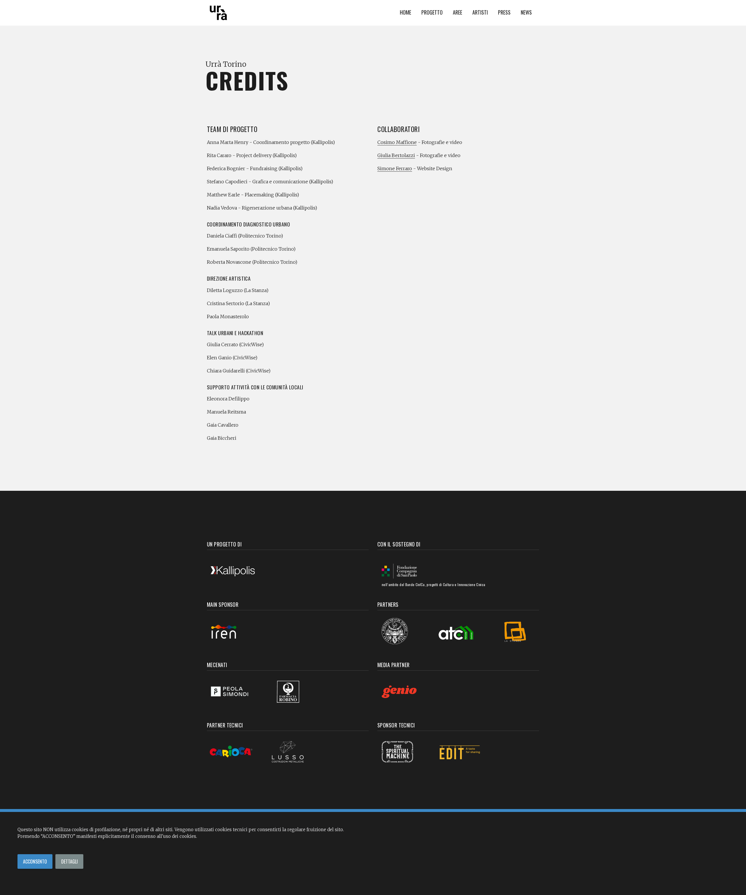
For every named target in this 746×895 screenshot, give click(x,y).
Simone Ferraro (394, 168)
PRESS (504, 12)
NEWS (526, 12)
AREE (457, 12)
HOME (405, 12)
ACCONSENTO (35, 861)
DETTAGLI (69, 861)
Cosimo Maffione (397, 142)
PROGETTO (432, 12)
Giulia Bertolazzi (396, 155)
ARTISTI (480, 12)
